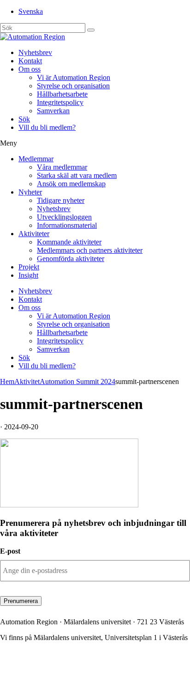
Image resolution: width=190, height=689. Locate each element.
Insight (28, 275)
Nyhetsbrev (35, 52)
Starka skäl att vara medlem (77, 175)
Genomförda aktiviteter (70, 258)
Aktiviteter (33, 234)
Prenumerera (21, 601)
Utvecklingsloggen (64, 217)
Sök (24, 119)
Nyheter (30, 192)
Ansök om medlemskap (71, 184)
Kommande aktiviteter (69, 242)
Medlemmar (35, 159)
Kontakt (30, 61)
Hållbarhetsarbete (62, 94)
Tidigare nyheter (60, 200)
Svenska (30, 11)
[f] (91, 30)
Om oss (29, 69)
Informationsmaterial (67, 225)
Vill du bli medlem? (47, 127)
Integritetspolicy (60, 102)
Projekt (28, 267)
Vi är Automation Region (73, 77)
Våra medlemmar (62, 167)
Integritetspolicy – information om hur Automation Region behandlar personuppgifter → (84, 673)
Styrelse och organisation (73, 86)
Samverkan (53, 111)
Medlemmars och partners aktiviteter (89, 250)
